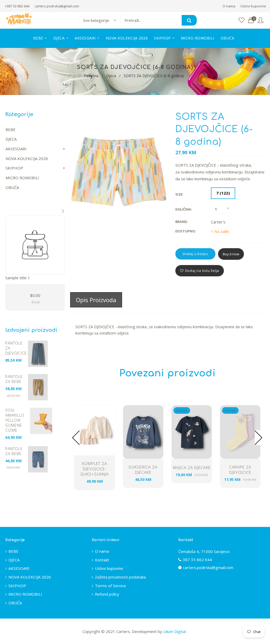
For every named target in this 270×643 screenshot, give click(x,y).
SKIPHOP (14, 168)
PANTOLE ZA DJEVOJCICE (15, 348)
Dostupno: (185, 231)
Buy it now (231, 254)
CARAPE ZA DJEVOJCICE (240, 469)
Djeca (111, 75)
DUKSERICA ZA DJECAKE (143, 469)
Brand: (181, 221)
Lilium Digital (175, 631)
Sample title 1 (17, 277)
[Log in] (260, 20)
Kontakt (102, 559)
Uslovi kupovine (253, 6)
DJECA (11, 139)
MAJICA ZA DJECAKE (192, 467)
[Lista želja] (241, 20)
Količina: (183, 209)
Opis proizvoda (96, 300)
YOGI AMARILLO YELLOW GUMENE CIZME (14, 420)
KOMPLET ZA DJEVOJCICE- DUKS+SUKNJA (95, 469)
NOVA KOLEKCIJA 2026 (27, 158)
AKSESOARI (16, 148)
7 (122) (223, 193)
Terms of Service (110, 585)
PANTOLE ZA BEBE (14, 379)
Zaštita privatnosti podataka (120, 577)
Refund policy (107, 594)
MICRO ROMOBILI (22, 177)
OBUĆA (12, 187)
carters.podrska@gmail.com (57, 6)
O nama (229, 6)
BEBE (11, 129)
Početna (91, 75)
